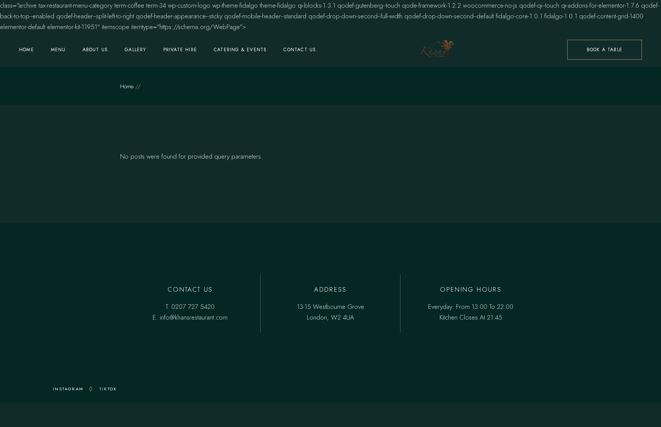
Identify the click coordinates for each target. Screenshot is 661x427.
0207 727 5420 (193, 306)
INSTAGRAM (68, 389)
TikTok (108, 389)
